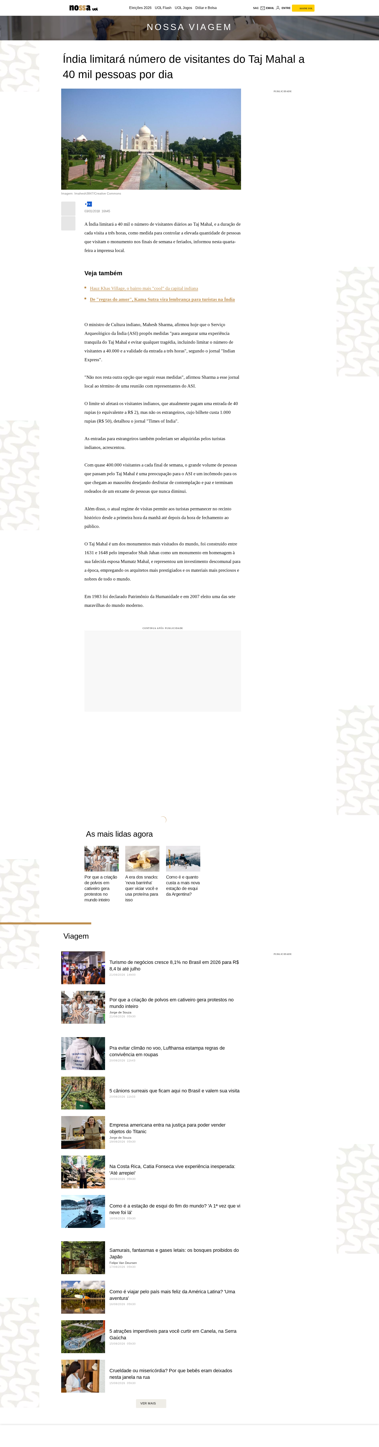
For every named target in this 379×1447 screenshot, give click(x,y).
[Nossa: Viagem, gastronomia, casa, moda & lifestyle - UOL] (80, 8)
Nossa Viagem (189, 27)
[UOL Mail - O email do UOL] (267, 8)
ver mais (148, 1403)
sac (256, 8)
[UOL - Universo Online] (95, 9)
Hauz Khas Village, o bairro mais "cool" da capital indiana (144, 288)
